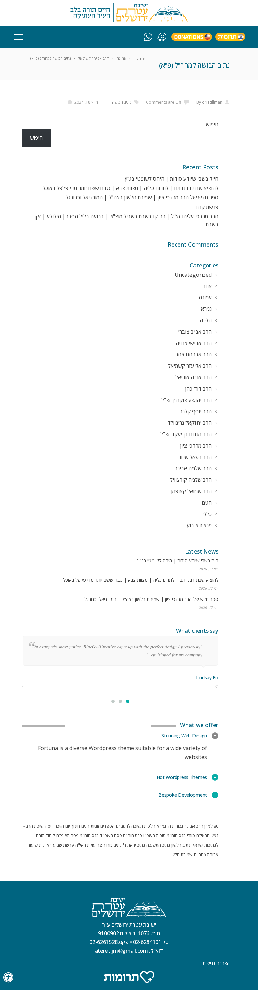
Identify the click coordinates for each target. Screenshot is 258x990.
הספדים (107, 826)
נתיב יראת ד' (134, 845)
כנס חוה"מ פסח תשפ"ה (77, 835)
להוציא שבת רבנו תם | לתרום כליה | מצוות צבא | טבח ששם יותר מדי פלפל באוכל (130, 188)
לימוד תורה (45, 835)
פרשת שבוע (63, 845)
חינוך (75, 826)
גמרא (161, 826)
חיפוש (212, 124)
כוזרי (191, 835)
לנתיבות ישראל (205, 845)
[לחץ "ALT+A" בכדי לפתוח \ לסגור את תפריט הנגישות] (8, 977)
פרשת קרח (206, 207)
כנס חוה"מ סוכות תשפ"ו (164, 835)
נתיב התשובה (158, 845)
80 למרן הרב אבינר (201, 826)
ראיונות (45, 845)
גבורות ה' (175, 826)
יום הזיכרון (61, 826)
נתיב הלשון (180, 845)
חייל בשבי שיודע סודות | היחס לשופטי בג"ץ (171, 178)
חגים (85, 826)
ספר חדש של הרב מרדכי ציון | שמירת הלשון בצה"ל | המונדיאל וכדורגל (142, 197)
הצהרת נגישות (216, 963)
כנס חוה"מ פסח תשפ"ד (121, 835)
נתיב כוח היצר (109, 845)
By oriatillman (209, 102)
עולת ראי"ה (85, 845)
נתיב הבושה (121, 102)
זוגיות (95, 826)
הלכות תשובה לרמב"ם (135, 826)
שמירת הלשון (181, 854)
